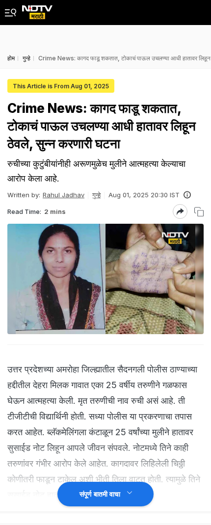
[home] (37, 9)
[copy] (199, 211)
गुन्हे (96, 195)
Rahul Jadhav (63, 195)
